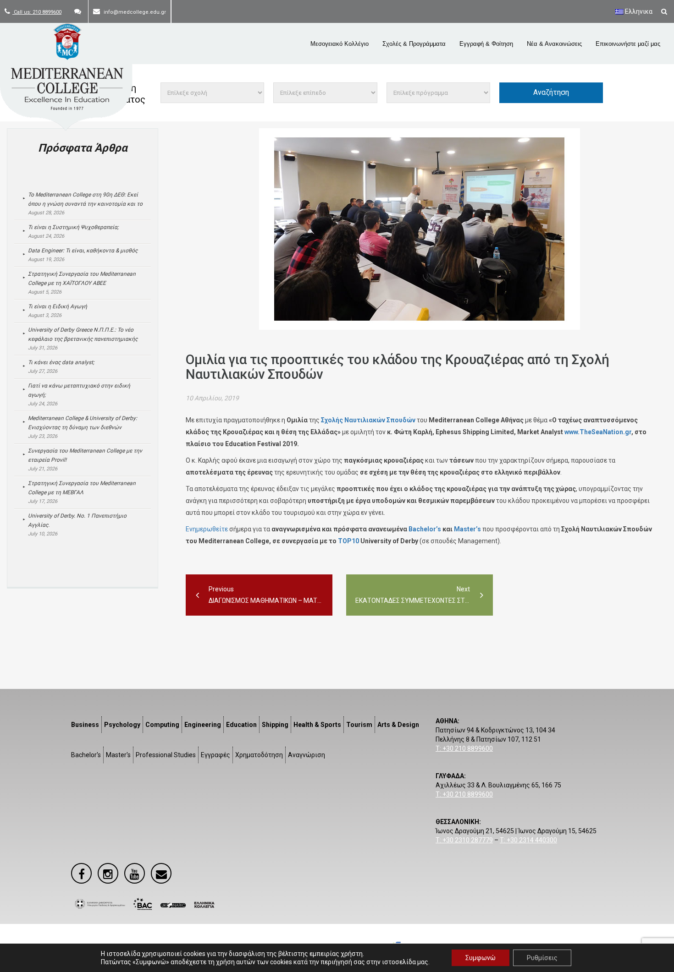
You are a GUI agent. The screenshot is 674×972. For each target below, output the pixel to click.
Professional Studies (166, 755)
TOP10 (348, 541)
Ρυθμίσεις (542, 957)
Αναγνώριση (306, 755)
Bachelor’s (425, 529)
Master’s (467, 529)
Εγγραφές (215, 755)
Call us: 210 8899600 (36, 12)
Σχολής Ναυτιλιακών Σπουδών (368, 420)
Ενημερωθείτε (207, 529)
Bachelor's (86, 755)
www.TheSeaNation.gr (597, 432)
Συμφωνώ (480, 957)
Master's (118, 755)
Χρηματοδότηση (259, 755)
